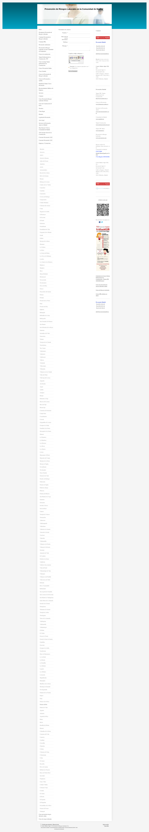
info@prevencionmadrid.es (102, 53)
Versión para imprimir (47, 824)
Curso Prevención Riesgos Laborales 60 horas (57, 827)
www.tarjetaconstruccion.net (103, 124)
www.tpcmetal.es (100, 130)
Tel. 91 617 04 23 (100, 50)
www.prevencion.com (101, 138)
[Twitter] (102, 222)
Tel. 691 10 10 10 (100, 46)
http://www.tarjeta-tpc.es (102, 98)
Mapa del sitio (56, 824)
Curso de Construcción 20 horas (70, 827)
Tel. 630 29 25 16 (100, 48)
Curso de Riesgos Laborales (102, 290)
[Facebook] (99, 222)
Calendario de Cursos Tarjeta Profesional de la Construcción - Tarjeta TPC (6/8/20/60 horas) (103, 278)
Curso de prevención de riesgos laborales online (101, 285)
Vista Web (106, 826)
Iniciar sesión (106, 824)
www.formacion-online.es (102, 104)
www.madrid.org (100, 119)
